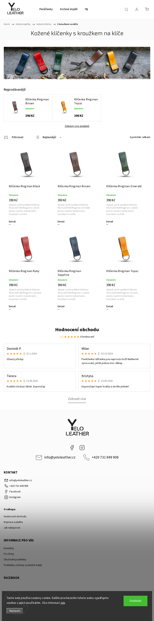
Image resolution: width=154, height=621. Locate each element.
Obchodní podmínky (15, 559)
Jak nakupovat (12, 528)
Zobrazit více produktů (77, 126)
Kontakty (9, 548)
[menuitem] (46, 9)
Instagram (82, 447)
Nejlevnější (49, 137)
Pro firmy (9, 554)
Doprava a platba (13, 522)
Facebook (72, 447)
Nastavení (14, 610)
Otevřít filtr (13, 137)
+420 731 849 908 (105, 457)
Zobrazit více (77, 398)
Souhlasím (135, 601)
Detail (12, 222)
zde (62, 603)
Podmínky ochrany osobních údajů (23, 565)
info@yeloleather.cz (59, 457)
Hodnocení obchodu (77, 329)
